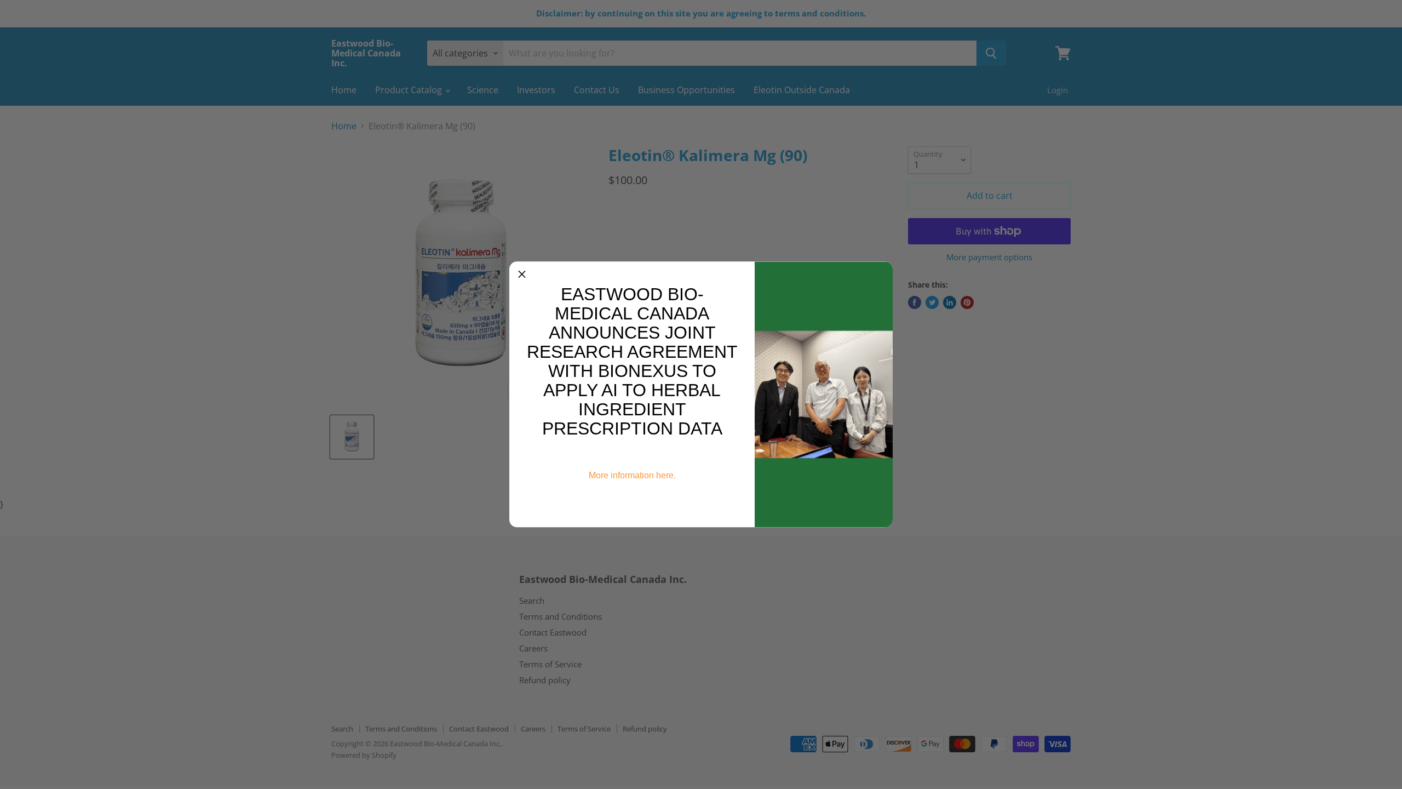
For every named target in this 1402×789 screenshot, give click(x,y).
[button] (522, 274)
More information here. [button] (632, 475)
